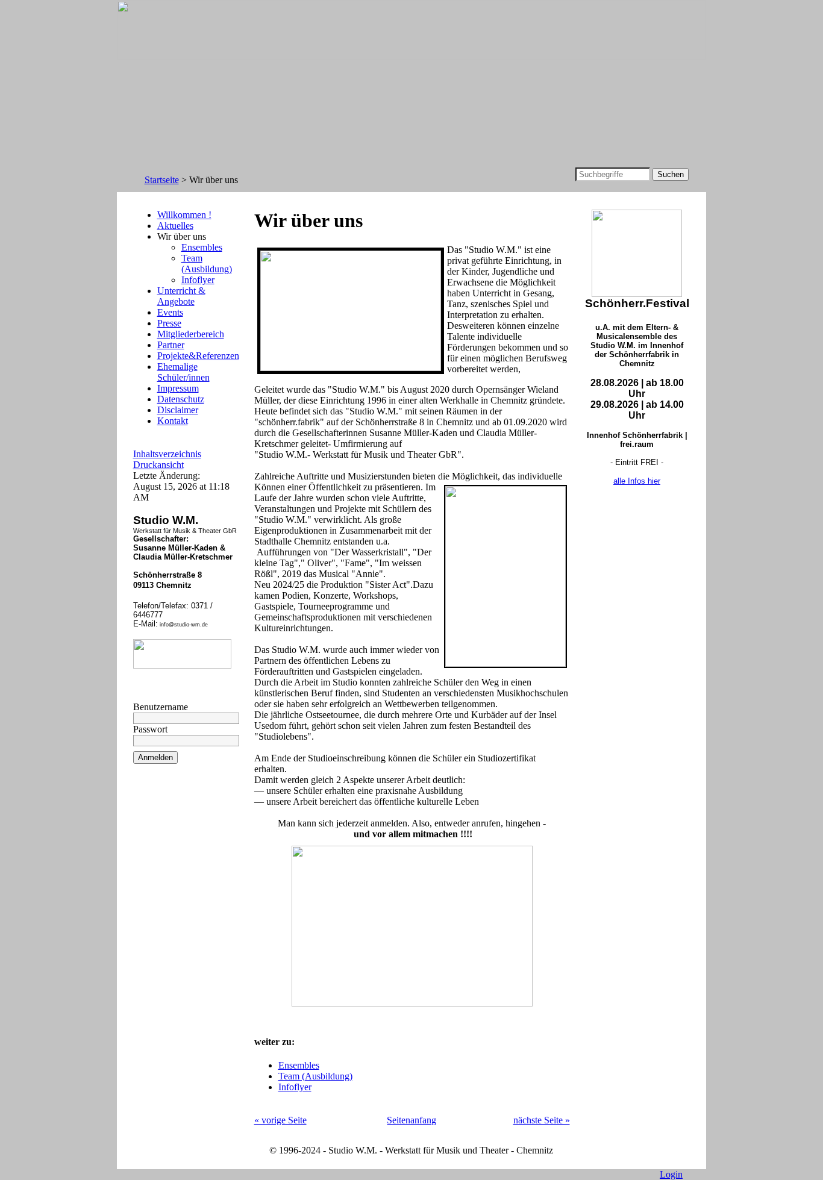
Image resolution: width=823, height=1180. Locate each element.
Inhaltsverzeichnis (167, 454)
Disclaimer (177, 410)
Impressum (178, 388)
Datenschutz (180, 399)
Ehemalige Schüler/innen (183, 371)
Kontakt (172, 421)
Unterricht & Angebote (181, 296)
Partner (170, 345)
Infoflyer (197, 280)
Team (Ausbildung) (206, 263)
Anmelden (155, 757)
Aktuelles (175, 225)
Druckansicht (158, 465)
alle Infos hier (636, 480)
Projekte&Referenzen (198, 356)
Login (671, 1174)
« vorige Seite (280, 1120)
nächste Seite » (541, 1120)
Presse (169, 323)
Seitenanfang (411, 1120)
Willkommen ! (184, 215)
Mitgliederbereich (190, 334)
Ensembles (201, 247)
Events (170, 312)
